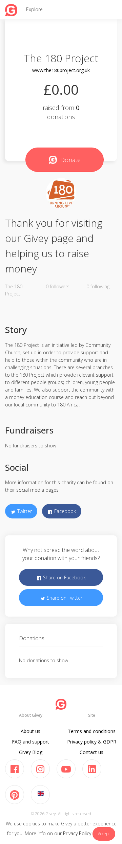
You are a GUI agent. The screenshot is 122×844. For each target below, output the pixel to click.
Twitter (24, 511)
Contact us (91, 752)
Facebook (64, 511)
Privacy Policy (77, 833)
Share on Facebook (64, 577)
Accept (104, 834)
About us (30, 731)
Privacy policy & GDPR (91, 741)
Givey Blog (30, 752)
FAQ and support (30, 741)
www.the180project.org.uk (61, 70)
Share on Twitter (63, 598)
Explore (34, 9)
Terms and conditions (92, 731)
